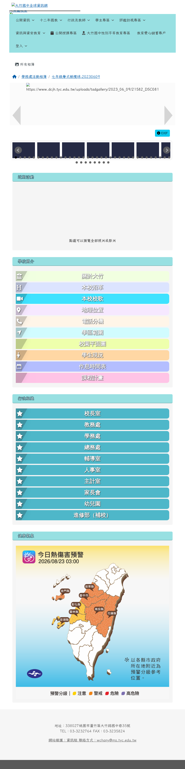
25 (124, 157)
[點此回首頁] (92, 12)
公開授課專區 (66, 33)
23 (115, 157)
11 (61, 157)
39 (90, 162)
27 (133, 157)
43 (108, 162)
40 (95, 162)
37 (81, 162)
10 (56, 157)
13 (70, 157)
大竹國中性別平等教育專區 (108, 33)
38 (86, 162)
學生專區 (102, 20)
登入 (19, 46)
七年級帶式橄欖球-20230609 (76, 76)
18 (92, 157)
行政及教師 (76, 20)
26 (128, 157)
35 (169, 157)
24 (119, 157)
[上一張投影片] (20, 13)
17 (88, 157)
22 (110, 157)
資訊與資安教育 (28, 33)
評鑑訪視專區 (130, 20)
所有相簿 (27, 64)
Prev (18, 150)
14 (74, 157)
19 (97, 157)
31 (151, 157)
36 (77, 162)
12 (65, 157)
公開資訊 (23, 20)
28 (137, 157)
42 (104, 162)
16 (83, 157)
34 (165, 157)
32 (156, 157)
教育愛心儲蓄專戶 (151, 33)
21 (106, 157)
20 (101, 157)
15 (79, 157)
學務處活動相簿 (34, 76)
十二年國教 (49, 20)
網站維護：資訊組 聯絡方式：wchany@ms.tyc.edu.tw (92, 740)
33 (160, 157)
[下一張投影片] (165, 13)
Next (166, 150)
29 (142, 157)
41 (99, 162)
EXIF (164, 133)
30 (147, 157)
